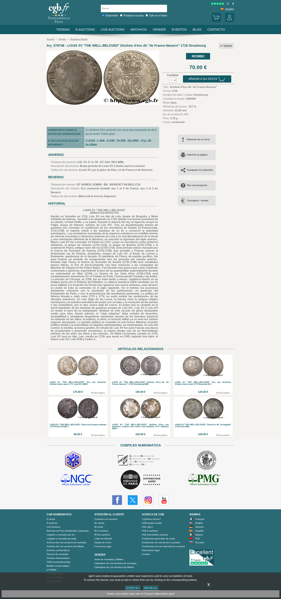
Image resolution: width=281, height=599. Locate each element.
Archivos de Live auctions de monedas (66, 542)
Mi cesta (98, 527)
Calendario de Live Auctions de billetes (114, 567)
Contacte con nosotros (106, 519)
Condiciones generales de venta (158, 538)
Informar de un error (198, 139)
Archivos (138, 29)
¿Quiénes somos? (151, 519)
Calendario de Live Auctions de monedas (115, 563)
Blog (197, 29)
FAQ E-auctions (150, 530)
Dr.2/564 (91, 144)
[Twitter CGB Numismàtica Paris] (133, 500)
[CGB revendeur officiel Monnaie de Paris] (140, 480)
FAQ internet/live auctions (155, 534)
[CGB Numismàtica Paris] (59, 23)
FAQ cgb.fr (147, 527)
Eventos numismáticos (58, 550)
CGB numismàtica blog (58, 562)
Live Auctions (53, 527)
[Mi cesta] (216, 21)
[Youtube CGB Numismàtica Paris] (164, 500)
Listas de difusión (103, 538)
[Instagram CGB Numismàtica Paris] (148, 500)
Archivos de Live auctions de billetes (65, 546)
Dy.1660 (133, 140)
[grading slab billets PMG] (204, 480)
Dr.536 (121, 140)
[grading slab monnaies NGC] (76, 480)
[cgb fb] (232, 4)
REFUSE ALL (150, 588)
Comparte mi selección (200, 170)
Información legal (151, 550)
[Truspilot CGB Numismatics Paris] (217, 4)
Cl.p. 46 (146, 140)
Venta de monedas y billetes (108, 559)
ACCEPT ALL (132, 588)
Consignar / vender (197, 200)
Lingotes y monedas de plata (61, 538)
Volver (227, 45)
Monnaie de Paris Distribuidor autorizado (68, 530)
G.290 (111, 140)
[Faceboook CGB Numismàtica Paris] (117, 500)
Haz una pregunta (197, 185)
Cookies (146, 554)
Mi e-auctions (101, 530)
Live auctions (113, 29)
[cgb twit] (227, 4)
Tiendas (63, 29)
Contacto (216, 29)
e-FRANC (52, 569)
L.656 (101, 140)
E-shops (51, 519)
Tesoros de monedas (57, 554)
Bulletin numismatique (58, 566)
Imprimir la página (197, 154)
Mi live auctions (102, 534)
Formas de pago (102, 546)
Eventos (179, 29)
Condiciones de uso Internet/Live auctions (163, 546)
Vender (159, 29)
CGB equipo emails (152, 523)
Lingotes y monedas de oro (61, 534)
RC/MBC (198, 56)
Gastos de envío (102, 542)
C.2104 (90, 140)
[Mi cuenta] (229, 21)
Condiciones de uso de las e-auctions (161, 542)
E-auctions (85, 29)
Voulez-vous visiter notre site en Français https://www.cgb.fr (141, 593)
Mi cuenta (99, 523)
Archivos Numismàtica (58, 558)
